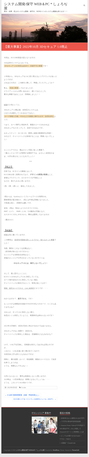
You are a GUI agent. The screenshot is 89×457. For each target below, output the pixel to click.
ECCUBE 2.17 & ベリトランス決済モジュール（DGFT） (35, 399)
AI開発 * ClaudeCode (68, 443)
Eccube (23, 387)
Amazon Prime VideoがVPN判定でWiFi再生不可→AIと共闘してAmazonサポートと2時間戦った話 (72, 429)
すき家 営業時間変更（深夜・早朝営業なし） (22, 395)
